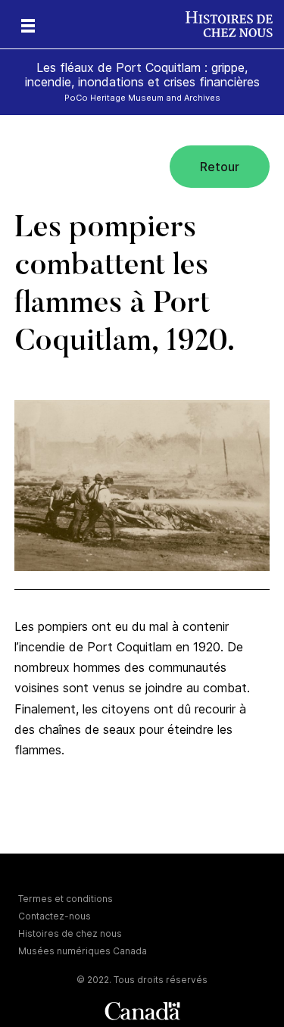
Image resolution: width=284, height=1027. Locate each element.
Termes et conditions (65, 898)
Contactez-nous (54, 916)
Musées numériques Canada (82, 951)
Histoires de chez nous (70, 933)
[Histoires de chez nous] (235, 24)
